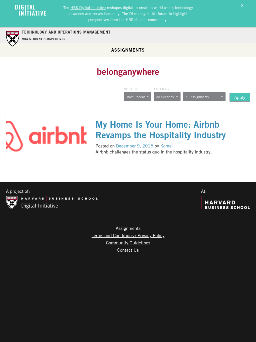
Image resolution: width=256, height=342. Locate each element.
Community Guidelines (128, 242)
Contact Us (128, 250)
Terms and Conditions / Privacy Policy (128, 235)
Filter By (161, 89)
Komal (166, 145)
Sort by (131, 89)
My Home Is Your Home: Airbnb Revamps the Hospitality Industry (161, 129)
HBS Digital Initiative (88, 7)
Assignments (128, 50)
